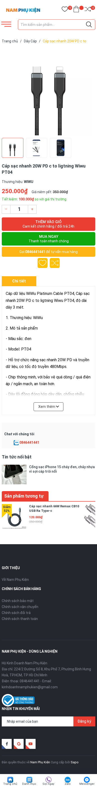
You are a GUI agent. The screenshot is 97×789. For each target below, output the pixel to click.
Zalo (68, 784)
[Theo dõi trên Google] (19, 744)
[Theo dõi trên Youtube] (31, 744)
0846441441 (35, 252)
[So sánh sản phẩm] (88, 10)
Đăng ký (84, 721)
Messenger (87, 784)
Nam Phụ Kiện (40, 762)
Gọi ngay (48, 784)
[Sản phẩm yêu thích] (65, 10)
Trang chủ (10, 784)
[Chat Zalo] (16, 443)
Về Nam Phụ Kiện (15, 580)
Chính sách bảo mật (18, 601)
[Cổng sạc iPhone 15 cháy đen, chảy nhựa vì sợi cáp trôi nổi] (14, 474)
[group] (48, 91)
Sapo (75, 762)
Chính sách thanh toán (20, 619)
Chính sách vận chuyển (20, 607)
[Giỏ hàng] (76, 10)
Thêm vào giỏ (48, 224)
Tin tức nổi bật (17, 456)
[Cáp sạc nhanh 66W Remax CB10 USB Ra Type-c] (14, 516)
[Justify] (89, 25)
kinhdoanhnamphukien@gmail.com (30, 687)
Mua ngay (49, 238)
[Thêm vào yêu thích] (43, 263)
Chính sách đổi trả (16, 613)
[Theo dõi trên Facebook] (7, 744)
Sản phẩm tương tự (24, 496)
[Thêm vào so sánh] (55, 263)
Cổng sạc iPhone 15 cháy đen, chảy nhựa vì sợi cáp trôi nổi (62, 469)
